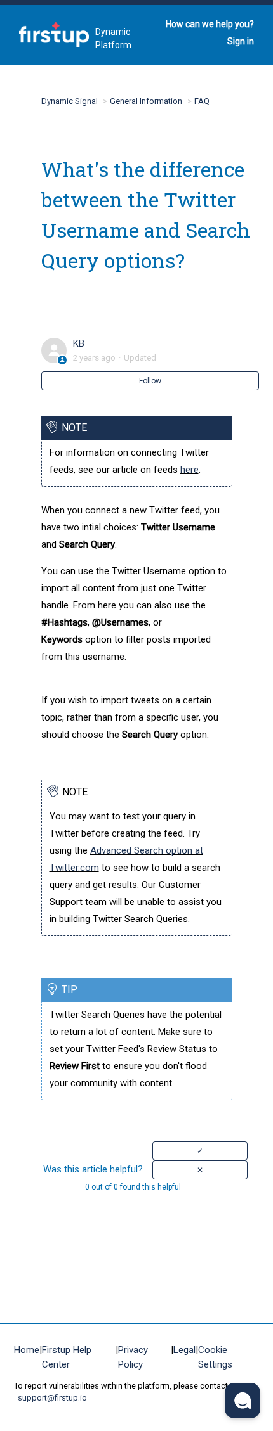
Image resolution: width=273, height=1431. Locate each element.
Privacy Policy (133, 1357)
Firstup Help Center (66, 1357)
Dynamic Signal (69, 101)
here (189, 469)
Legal (184, 1350)
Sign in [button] (240, 41)
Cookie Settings (215, 1357)
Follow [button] (150, 380)
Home (26, 1350)
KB (78, 343)
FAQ (202, 101)
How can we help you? (210, 24)
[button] (200, 1150)
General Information (146, 101)
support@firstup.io (52, 1397)
